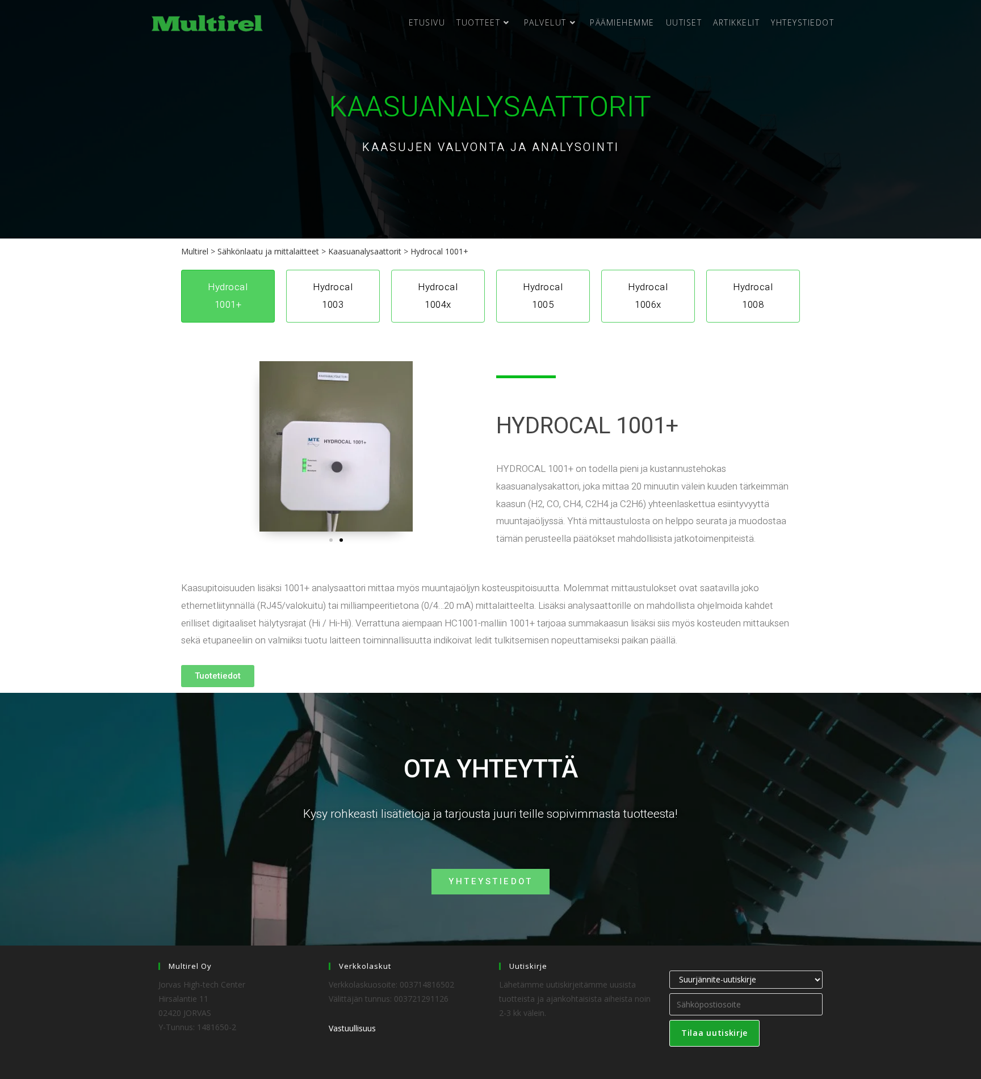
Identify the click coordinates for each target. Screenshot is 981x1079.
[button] (331, 540)
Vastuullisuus (352, 1028)
